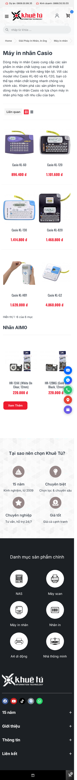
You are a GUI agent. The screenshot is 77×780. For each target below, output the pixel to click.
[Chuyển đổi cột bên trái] (33, 775)
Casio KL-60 (19, 165)
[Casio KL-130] (19, 207)
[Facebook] (5, 701)
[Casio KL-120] (55, 142)
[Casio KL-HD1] (19, 273)
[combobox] (36, 30)
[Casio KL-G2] (55, 273)
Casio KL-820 (55, 230)
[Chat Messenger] (68, 380)
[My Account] (57, 15)
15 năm (9, 712)
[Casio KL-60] (19, 142)
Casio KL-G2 (55, 295)
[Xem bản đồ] (68, 400)
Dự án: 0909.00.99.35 (20, 3)
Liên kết (9, 753)
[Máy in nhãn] (19, 610)
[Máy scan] (55, 579)
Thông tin (11, 740)
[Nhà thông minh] (55, 641)
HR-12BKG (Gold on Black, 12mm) (56, 385)
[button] (37, 714)
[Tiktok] (22, 701)
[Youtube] (13, 701)
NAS (19, 594)
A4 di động (19, 656)
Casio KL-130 (19, 230)
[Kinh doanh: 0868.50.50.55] (37, 3)
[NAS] (19, 579)
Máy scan (55, 594)
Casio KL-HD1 (19, 295)
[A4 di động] (19, 641)
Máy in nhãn (19, 625)
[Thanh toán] (68, 410)
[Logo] (31, 701)
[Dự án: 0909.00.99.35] (7, 3)
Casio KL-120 (54, 165)
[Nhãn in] (55, 610)
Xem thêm (15, 405)
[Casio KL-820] (55, 207)
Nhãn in (55, 625)
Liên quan (13, 112)
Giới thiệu (11, 726)
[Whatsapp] (39, 701)
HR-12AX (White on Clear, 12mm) (20, 385)
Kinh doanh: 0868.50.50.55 (54, 3)
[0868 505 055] (68, 390)
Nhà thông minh (55, 656)
